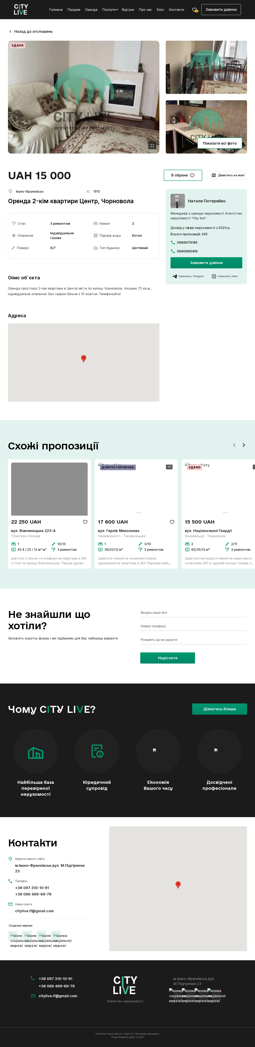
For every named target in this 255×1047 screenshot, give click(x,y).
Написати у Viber (228, 276)
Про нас (145, 10)
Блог (160, 10)
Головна (56, 10)
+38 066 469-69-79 (33, 894)
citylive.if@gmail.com (34, 911)
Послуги (109, 10)
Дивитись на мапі (231, 175)
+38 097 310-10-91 (32, 888)
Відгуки (128, 10)
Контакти (176, 10)
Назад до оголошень (33, 31)
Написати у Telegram (191, 276)
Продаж (73, 10)
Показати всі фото (220, 143)
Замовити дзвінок (221, 9)
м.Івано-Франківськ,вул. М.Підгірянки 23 (50, 868)
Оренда (91, 10)
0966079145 (187, 242)
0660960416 (187, 251)
